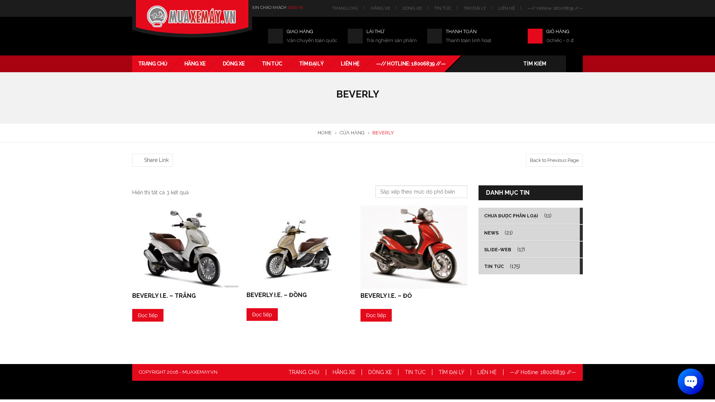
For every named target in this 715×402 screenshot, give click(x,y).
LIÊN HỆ (506, 8)
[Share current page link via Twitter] (145, 149)
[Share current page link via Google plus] (154, 149)
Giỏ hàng (557, 31)
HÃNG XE (380, 8)
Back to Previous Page (554, 160)
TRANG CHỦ (345, 8)
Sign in (295, 7)
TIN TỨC (442, 8)
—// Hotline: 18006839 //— (555, 8)
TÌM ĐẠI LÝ (475, 8)
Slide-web (497, 249)
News (491, 233)
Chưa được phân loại (511, 215)
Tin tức (494, 266)
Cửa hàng (352, 132)
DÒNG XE (412, 8)
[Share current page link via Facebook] (136, 149)
